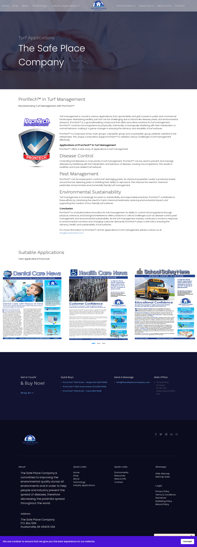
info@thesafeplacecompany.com (133, 382)
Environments (125, 5)
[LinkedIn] (171, 434)
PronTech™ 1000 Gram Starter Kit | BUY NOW (84, 386)
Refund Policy (162, 504)
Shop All (26, 393)
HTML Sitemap (162, 473)
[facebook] (156, 434)
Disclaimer (160, 497)
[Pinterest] (166, 434)
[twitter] (161, 434)
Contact (180, 5)
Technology (39, 5)
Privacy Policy (162, 491)
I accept (187, 541)
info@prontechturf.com (72, 233)
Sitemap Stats (162, 476)
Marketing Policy (163, 501)
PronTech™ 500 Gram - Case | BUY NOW (82, 391)
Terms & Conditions (165, 494)
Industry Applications (64, 5)
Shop (15, 5)
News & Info (164, 5)
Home (5, 5)
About (25, 5)
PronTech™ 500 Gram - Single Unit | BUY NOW (85, 382)
